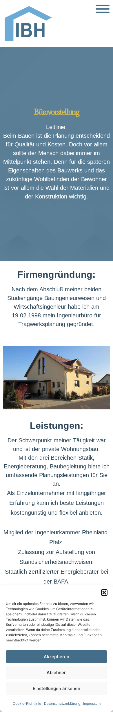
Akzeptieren (56, 656)
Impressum (92, 703)
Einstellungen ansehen (56, 688)
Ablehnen (57, 672)
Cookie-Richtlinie (27, 703)
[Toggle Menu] (103, 9)
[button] (104, 592)
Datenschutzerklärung (62, 703)
